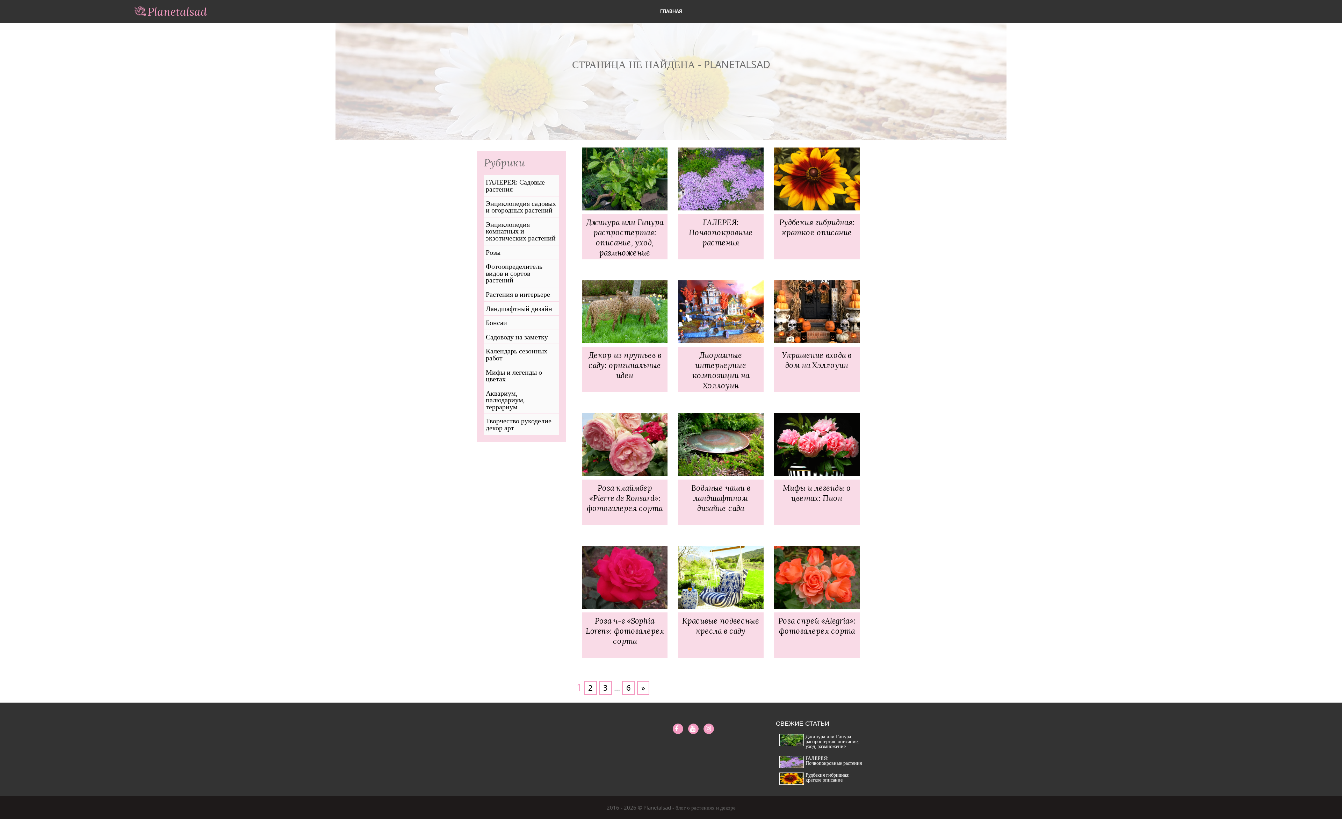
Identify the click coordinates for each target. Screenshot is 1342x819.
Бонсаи (496, 322)
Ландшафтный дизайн (519, 308)
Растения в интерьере (518, 294)
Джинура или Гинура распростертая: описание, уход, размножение (832, 741)
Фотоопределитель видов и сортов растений (514, 273)
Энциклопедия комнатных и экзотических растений (521, 231)
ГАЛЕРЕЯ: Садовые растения (515, 185)
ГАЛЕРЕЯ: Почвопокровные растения (834, 760)
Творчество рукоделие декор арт (518, 424)
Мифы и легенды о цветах (514, 375)
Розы (493, 252)
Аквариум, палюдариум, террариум (505, 400)
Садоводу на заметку (517, 336)
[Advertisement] (521, 582)
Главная (671, 11)
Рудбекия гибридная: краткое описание (828, 777)
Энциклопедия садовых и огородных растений (521, 207)
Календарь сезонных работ (516, 354)
